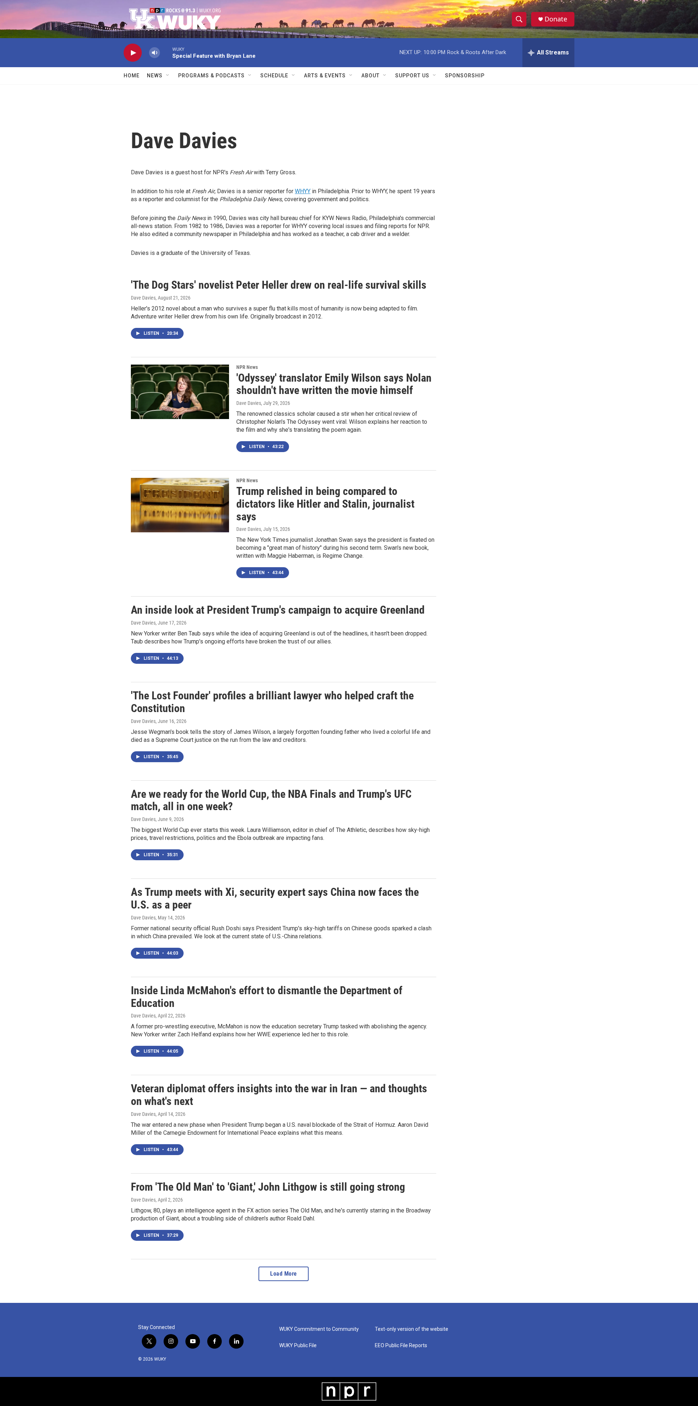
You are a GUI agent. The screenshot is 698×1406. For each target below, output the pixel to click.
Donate (556, 19)
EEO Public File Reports (401, 1345)
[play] (133, 53)
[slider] (166, 52)
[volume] (154, 53)
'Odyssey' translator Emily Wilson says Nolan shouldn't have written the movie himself (334, 384)
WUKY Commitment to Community (319, 1329)
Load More (283, 1273)
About (370, 75)
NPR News (247, 367)
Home (132, 75)
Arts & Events (325, 75)
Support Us (412, 75)
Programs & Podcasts (211, 75)
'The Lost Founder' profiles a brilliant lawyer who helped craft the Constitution (272, 702)
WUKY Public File (298, 1345)
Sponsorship (465, 75)
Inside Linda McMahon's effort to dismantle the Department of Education (266, 996)
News (155, 75)
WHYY (302, 191)
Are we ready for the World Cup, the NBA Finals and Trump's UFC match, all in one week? (271, 800)
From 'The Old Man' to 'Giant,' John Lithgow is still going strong (268, 1187)
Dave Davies (143, 298)
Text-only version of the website (411, 1329)
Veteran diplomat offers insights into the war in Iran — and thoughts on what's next (279, 1095)
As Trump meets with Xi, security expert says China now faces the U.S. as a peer (275, 898)
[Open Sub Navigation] (168, 75)
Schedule (274, 75)
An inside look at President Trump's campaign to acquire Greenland (278, 610)
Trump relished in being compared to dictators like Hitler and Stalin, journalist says (325, 504)
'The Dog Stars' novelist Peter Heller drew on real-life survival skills (278, 285)
